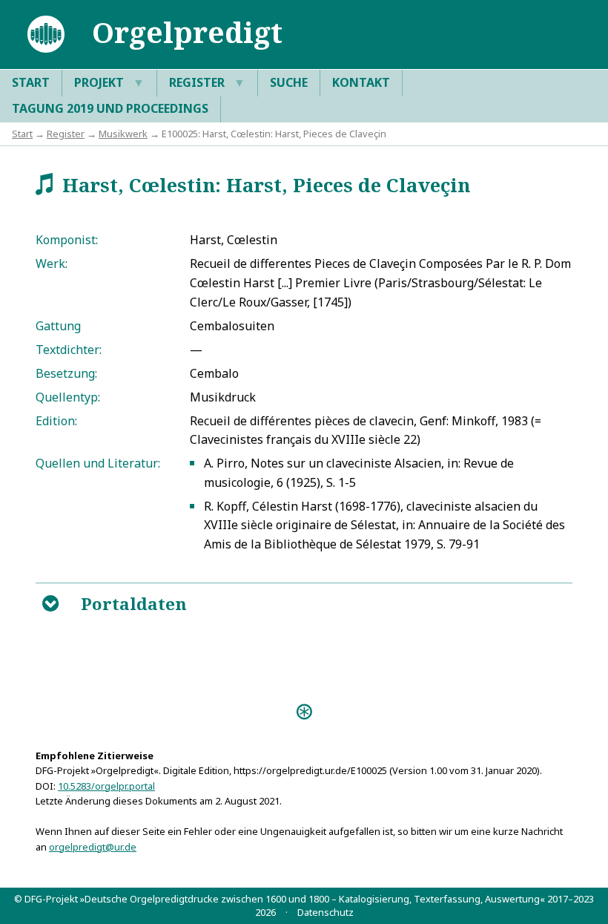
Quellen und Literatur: (98, 463)
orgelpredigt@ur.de (92, 846)
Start (31, 82)
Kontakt (361, 82)
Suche (289, 82)
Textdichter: (69, 349)
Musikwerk (123, 133)
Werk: (51, 263)
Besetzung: (66, 373)
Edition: (56, 421)
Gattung (58, 326)
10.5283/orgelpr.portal (106, 786)
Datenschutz (325, 912)
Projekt (109, 82)
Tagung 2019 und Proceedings (110, 108)
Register (207, 82)
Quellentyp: (68, 397)
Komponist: (67, 240)
